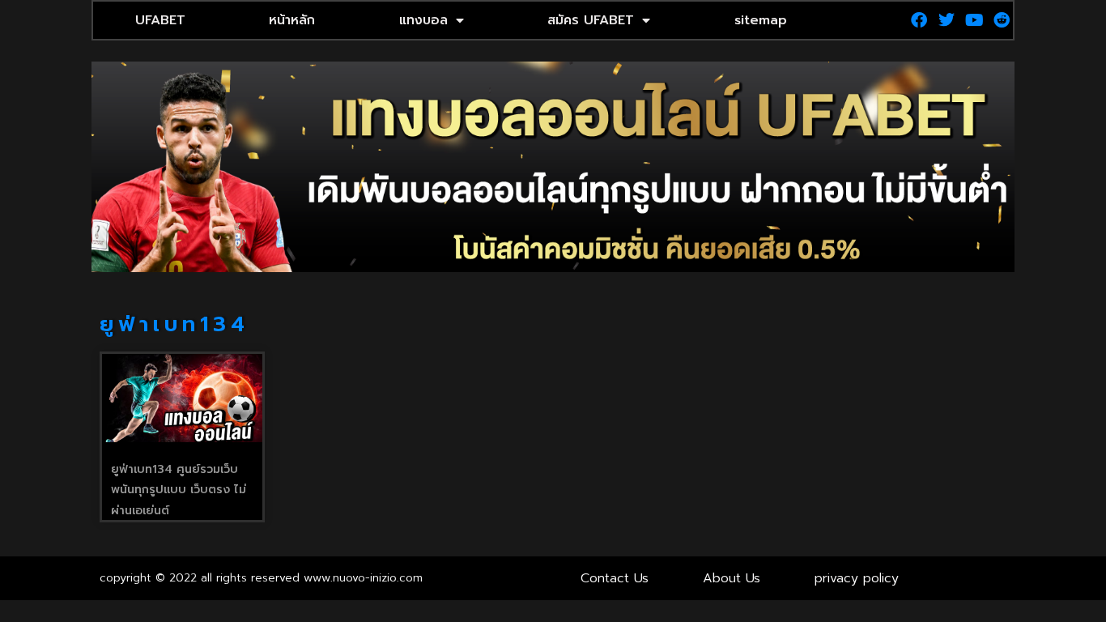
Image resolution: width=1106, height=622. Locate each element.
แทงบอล (423, 20)
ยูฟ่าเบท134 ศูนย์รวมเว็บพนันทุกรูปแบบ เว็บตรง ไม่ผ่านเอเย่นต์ (178, 490)
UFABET (160, 20)
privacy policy (857, 578)
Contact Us (615, 578)
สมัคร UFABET (590, 20)
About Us (731, 578)
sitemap (760, 20)
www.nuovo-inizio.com (363, 577)
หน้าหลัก (292, 20)
